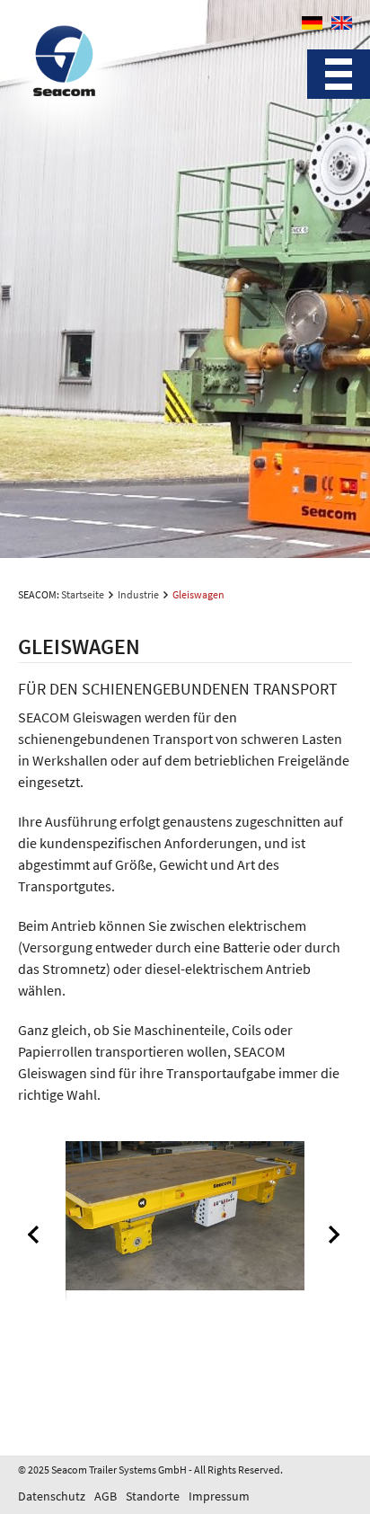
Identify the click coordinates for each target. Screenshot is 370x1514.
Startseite (82, 594)
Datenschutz (51, 1496)
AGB (105, 1496)
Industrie (138, 594)
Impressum (219, 1496)
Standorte (153, 1496)
